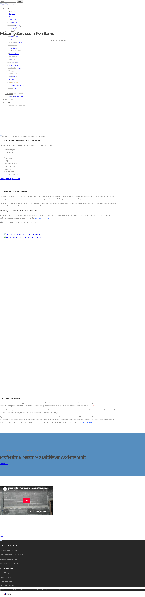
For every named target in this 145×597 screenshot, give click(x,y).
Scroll (2, 537)
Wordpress (50, 590)
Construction (10, 11)
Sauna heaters (17, 42)
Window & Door (12, 73)
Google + (91, 406)
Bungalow (12, 14)
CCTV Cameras (12, 70)
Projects (8, 108)
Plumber (10, 99)
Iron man (10, 88)
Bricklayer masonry (14, 91)
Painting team (12, 82)
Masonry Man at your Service (10, 179)
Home (7, 8)
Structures (9, 39)
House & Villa (12, 30)
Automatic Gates (14, 54)
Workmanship (9, 79)
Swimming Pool (12, 45)
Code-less (33, 590)
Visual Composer (61, 590)
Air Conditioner (12, 56)
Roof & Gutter (12, 68)
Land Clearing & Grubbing (16, 85)
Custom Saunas (13, 48)
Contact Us (9, 111)
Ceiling (10, 53)
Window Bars (12, 59)
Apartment (12, 16)
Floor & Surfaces (13, 65)
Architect (8, 102)
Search (20, 1)
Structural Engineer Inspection (18, 96)
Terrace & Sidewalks (14, 76)
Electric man (12, 96)
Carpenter (11, 85)
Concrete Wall (12, 42)
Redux (72, 590)
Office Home (11, 36)
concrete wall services (42, 218)
